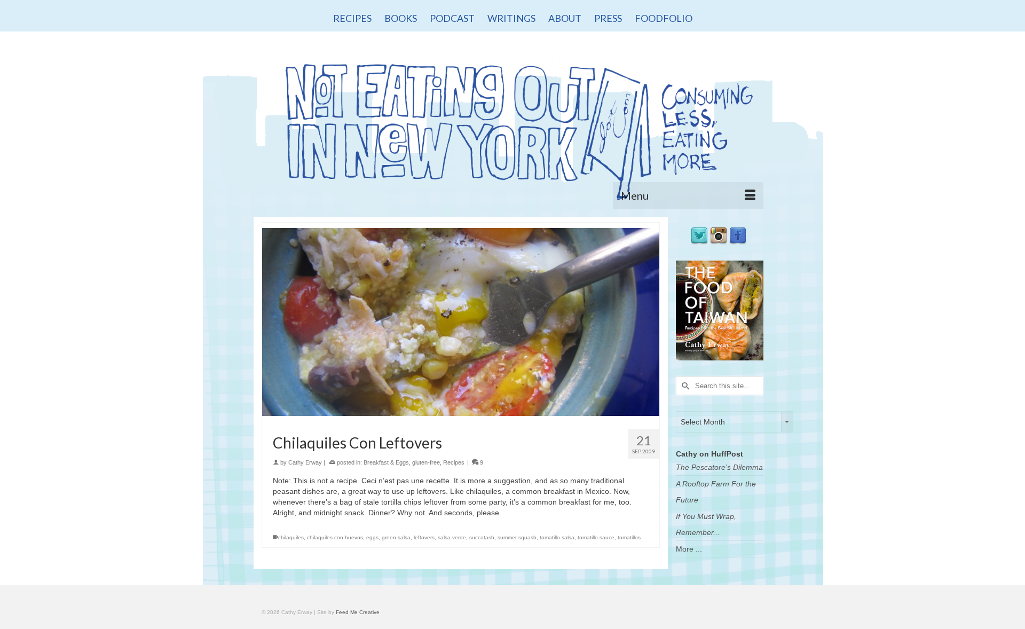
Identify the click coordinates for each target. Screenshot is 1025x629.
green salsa (396, 537)
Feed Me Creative (358, 612)
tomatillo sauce (596, 537)
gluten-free (426, 462)
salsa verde (452, 537)
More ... (689, 549)
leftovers (424, 537)
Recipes (453, 462)
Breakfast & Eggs (386, 462)
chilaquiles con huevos (335, 537)
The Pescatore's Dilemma (719, 467)
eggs (372, 537)
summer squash (517, 537)
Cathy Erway (305, 462)
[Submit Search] (684, 385)
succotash (481, 537)
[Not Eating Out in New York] (512, 126)
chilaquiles (291, 537)
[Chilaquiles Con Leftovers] (460, 321)
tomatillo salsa (557, 537)
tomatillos (629, 537)
